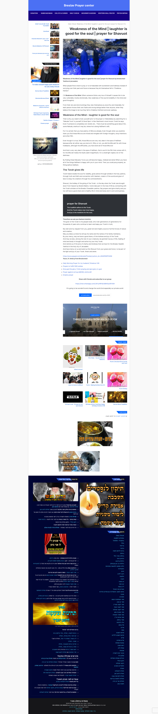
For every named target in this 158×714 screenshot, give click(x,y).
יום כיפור (121, 584)
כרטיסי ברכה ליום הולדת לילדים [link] (64, 600)
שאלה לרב (121, 648)
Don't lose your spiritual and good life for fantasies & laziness (95, 319)
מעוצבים (54, 649)
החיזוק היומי (120, 558)
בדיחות (122, 546)
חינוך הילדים (74, 570)
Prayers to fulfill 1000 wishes (73, 266)
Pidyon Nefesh (122, 13)
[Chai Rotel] (54, 33)
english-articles (119, 538)
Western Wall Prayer (106, 13)
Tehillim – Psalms (118, 540)
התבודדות (121, 569)
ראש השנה (121, 645)
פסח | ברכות (72, 647)
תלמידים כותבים (119, 666)
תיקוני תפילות (120, 663)
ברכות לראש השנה (118, 551)
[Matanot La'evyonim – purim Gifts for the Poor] (54, 108)
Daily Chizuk (74, 13)
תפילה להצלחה (119, 671)
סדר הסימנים (72, 652)
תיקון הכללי (120, 661)
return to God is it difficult (75, 385)
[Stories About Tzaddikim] (117, 397)
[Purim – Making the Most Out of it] (95, 377)
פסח (122, 630)
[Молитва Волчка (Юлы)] (54, 100)
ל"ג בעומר (121, 586)
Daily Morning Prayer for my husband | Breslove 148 (81, 263)
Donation (34, 13)
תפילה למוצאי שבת (71, 675)
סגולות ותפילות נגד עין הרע (49, 662)
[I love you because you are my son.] (54, 55)
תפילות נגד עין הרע (118, 681)
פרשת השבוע (120, 632)
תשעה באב (120, 684)
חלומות (122, 576)
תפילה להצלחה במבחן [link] (62, 681)
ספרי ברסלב (120, 620)
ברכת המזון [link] (73, 512)
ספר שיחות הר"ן (119, 617)
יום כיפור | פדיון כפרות (70, 636)
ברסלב (122, 553)
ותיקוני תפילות (50, 688)
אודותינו (64, 711)
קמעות (50, 685)
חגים (122, 571)
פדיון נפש (121, 625)
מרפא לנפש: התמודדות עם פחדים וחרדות (111, 592)
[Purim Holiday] (117, 379)
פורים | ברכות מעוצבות (69, 644)
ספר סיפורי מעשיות (118, 615)
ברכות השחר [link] (41, 519)
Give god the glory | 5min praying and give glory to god (82, 269)
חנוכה (122, 579)
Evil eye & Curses (61, 13)
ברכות (122, 548)
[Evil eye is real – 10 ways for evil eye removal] (73, 397)
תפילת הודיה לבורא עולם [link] (51, 527)
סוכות (122, 594)
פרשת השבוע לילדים (118, 635)
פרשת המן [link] (55, 507)
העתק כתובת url (85, 295)
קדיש (122, 638)
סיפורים (122, 597)
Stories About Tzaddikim (120, 404)
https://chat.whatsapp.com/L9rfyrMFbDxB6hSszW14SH (95, 284)
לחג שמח (66, 647)
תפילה (122, 668)
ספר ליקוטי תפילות (118, 609)
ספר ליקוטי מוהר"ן (118, 604)
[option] (95, 320)
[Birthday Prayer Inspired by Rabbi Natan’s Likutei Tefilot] (54, 115)
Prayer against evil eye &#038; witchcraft (77, 272)
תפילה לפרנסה (74, 507)
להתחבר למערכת (120, 416)
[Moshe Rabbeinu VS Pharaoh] (54, 48)
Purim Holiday (123, 388)
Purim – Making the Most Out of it (95, 385)
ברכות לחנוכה (72, 633)
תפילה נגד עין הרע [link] (46, 658)
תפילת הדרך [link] (72, 516)
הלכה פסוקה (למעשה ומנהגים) (115, 566)
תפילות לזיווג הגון (44, 509)
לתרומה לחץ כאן (73, 707)
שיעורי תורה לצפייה (118, 653)
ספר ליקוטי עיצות (119, 607)
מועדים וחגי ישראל (118, 589)
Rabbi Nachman (46, 13)
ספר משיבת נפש (119, 612)
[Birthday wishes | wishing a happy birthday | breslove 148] (95, 397)
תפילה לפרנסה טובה (118, 676)
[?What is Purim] (73, 356)
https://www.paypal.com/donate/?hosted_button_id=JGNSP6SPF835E (87, 256)
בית (125, 24)
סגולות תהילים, (59, 688)
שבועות (122, 650)
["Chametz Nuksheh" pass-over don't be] (54, 41)
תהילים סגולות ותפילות (117, 658)
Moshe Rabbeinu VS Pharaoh (41, 46)
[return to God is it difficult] (73, 377)
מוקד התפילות (89, 711)
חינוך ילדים (121, 574)
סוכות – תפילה (72, 641)
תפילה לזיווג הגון (119, 673)
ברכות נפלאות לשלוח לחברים (56, 561)
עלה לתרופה (120, 622)
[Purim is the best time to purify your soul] (117, 352)
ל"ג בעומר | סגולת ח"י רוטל (68, 638)
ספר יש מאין (120, 602)
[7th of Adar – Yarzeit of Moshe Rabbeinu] (95, 350)
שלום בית (121, 655)
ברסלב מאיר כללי (119, 556)
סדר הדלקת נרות (58, 633)
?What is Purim (78, 369)
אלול (122, 543)
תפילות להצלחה (44, 692)
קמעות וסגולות (119, 643)
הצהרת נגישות (79, 708)
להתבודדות (36, 563)
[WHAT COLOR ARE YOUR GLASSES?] (54, 26)
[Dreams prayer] (54, 125)
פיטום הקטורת (48, 670)
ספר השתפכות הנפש (118, 599)
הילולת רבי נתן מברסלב (117, 563)
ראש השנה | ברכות (71, 649)
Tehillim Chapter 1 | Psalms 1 (51, 120)
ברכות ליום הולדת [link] (43, 596)
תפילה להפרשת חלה (49, 672)
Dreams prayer (68, 275)
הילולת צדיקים (120, 561)
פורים (122, 627)
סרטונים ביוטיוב (63, 587)
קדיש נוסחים (120, 640)
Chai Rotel (46, 31)
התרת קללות (62, 658)
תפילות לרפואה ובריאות (117, 678)
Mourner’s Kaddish (88, 13)
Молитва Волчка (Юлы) (42, 98)
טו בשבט (121, 581)
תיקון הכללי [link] (73, 522)
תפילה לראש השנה (61, 652)
